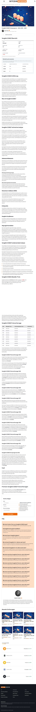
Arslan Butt (5, 624)
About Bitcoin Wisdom (4, 691)
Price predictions (15, 691)
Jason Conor (17, 598)
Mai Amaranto (17, 623)
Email (4, 501)
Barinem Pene (17, 637)
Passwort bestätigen (6, 508)
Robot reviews (15, 693)
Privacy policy (27, 691)
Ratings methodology (4, 697)
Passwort (4, 504)
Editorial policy (3, 695)
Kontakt (2, 693)
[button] (34, 1)
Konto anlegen (10, 514)
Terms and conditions (28, 693)
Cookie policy (27, 695)
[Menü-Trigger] (4, 1)
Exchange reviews (15, 695)
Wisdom (5, 687)
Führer (14, 697)
